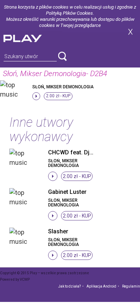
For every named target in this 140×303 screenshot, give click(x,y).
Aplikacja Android (101, 286)
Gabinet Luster (67, 191)
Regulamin (131, 286)
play (31, 37)
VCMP (25, 279)
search (62, 56)
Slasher (58, 231)
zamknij (130, 32)
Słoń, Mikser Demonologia (63, 86)
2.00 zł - (58, 95)
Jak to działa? (69, 286)
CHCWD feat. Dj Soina (77, 152)
